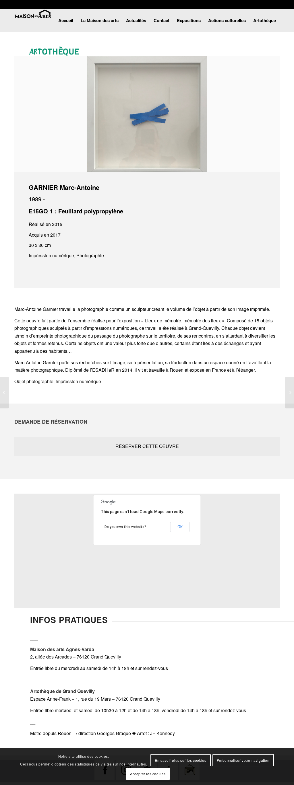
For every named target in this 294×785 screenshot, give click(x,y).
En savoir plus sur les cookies (180, 760)
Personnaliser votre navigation (243, 760)
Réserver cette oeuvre (147, 446)
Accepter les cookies (148, 773)
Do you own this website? (125, 527)
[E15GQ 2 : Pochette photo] (289, 392)
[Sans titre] (4, 392)
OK (180, 527)
